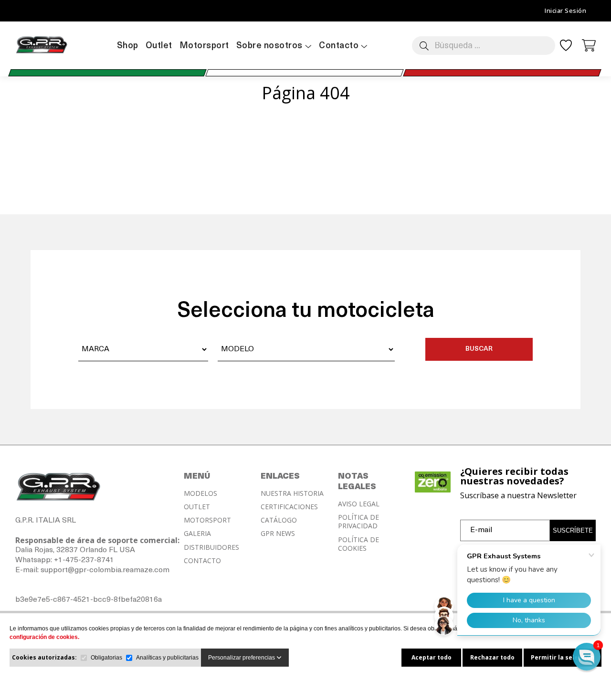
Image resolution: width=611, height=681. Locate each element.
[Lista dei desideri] (566, 48)
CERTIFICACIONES (289, 507)
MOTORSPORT (207, 520)
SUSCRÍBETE (573, 530)
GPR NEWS (278, 533)
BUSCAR (479, 349)
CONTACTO (202, 560)
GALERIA (197, 533)
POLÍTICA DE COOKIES (358, 544)
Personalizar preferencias (242, 657)
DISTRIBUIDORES (211, 547)
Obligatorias (106, 657)
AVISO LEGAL (358, 504)
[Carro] (589, 44)
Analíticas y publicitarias (167, 657)
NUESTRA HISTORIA (292, 493)
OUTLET (197, 507)
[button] (586, 657)
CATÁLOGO (279, 520)
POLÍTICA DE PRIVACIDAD (358, 521)
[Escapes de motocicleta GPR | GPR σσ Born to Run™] (41, 52)
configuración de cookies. (44, 637)
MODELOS (200, 493)
